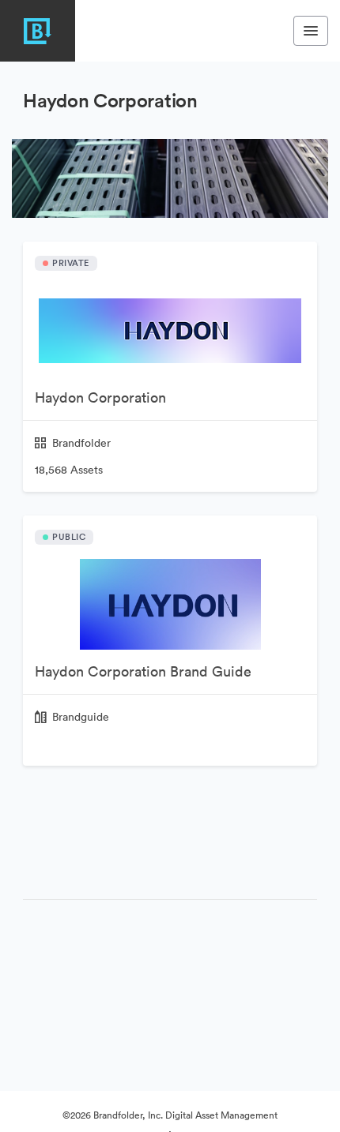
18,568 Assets (69, 470)
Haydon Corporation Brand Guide (143, 671)
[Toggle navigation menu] (310, 31)
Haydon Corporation (100, 397)
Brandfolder (81, 443)
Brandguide (80, 717)
